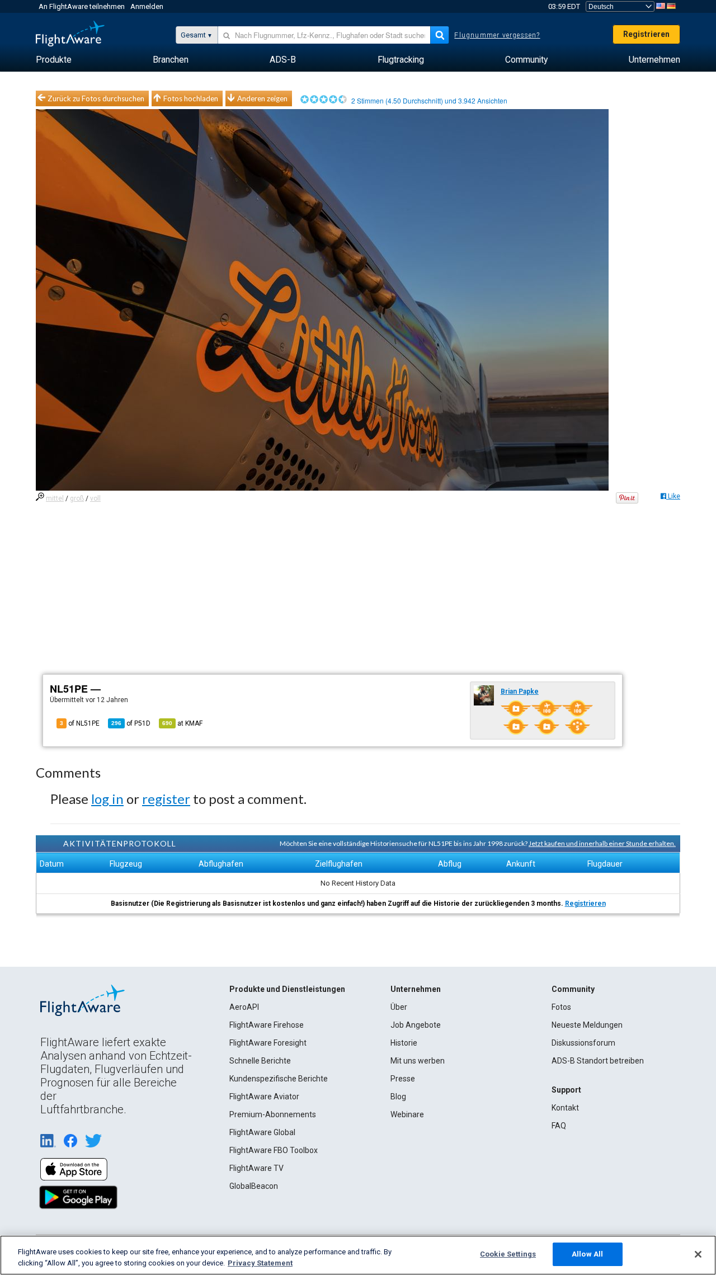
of (130, 723)
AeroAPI (244, 1007)
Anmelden (146, 6)
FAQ (559, 1125)
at (182, 723)
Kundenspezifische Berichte (278, 1078)
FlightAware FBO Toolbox (273, 1150)
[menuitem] (53, 60)
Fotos (561, 1007)
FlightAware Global (262, 1132)
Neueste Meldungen (587, 1024)
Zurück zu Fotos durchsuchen (96, 98)
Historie (403, 1042)
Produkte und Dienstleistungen (287, 989)
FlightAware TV (256, 1168)
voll (95, 498)
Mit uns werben (417, 1060)
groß (77, 498)
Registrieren (646, 34)
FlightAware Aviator (264, 1096)
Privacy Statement (260, 1263)
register (166, 799)
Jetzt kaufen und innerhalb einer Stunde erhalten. (602, 843)
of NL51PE (80, 723)
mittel (55, 498)
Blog (398, 1096)
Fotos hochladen (190, 98)
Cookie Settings (508, 1254)
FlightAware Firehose (266, 1024)
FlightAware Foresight (268, 1042)
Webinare (407, 1114)
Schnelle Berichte (260, 1060)
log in (107, 799)
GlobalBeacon (253, 1186)
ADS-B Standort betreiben (598, 1060)
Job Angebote (415, 1024)
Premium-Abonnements (272, 1114)
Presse (402, 1078)
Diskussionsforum (583, 1042)
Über (398, 1007)
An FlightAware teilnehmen (82, 6)
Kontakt (565, 1107)
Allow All (587, 1254)
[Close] (698, 1254)
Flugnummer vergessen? (497, 35)
